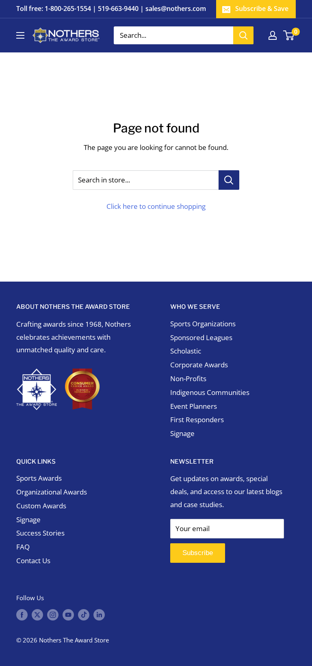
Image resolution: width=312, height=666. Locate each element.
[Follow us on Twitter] (37, 614)
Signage (182, 433)
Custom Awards (41, 505)
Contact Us (33, 560)
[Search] (243, 35)
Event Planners (193, 406)
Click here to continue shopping (156, 206)
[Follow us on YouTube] (68, 614)
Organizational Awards (51, 492)
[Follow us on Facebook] (22, 614)
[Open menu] (20, 35)
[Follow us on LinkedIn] (99, 614)
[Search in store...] (229, 180)
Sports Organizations (203, 323)
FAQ (23, 546)
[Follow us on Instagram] (52, 614)
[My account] (273, 35)
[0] (289, 35)
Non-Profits (188, 378)
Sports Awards (39, 478)
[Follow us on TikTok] (83, 614)
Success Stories (40, 533)
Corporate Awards (199, 364)
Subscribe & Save (261, 8)
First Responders (197, 419)
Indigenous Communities (209, 392)
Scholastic (185, 351)
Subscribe (197, 553)
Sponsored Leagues (201, 337)
